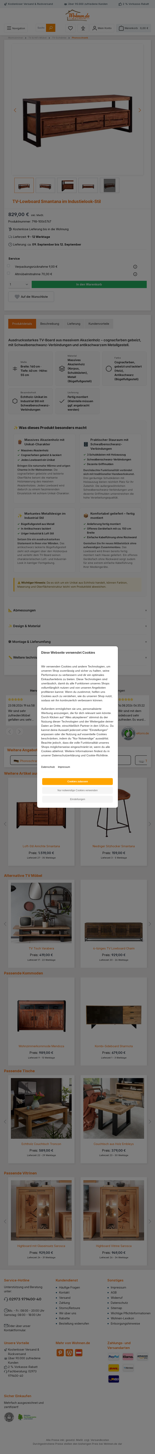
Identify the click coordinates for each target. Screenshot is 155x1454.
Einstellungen (77, 799)
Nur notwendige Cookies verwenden (78, 790)
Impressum (64, 767)
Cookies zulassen (77, 781)
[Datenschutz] (41, 759)
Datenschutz (48, 767)
